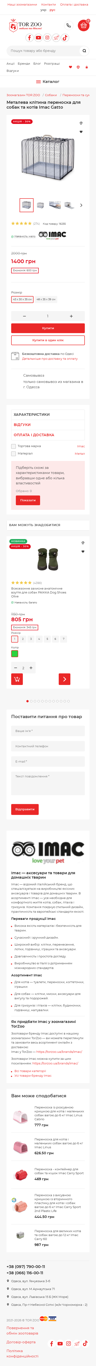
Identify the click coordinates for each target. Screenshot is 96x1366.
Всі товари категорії (30, 1071)
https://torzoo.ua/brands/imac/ (59, 1052)
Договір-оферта (21, 1342)
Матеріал (25, 453)
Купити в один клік (48, 340)
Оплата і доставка (34, 435)
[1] (13, 224)
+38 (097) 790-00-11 (68, 25)
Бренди (24, 63)
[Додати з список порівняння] (83, 542)
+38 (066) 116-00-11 (25, 1273)
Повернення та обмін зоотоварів (22, 1330)
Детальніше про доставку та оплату (50, 358)
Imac (81, 446)
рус (52, 10)
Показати (28, 500)
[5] (30, 224)
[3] (22, 224)
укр (43, 10)
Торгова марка (29, 446)
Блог (37, 63)
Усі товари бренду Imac (32, 1075)
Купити (48, 328)
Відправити (24, 809)
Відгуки (13, 71)
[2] (17, 224)
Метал (80, 453)
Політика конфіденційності (22, 1353)
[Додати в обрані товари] (83, 551)
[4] (26, 224)
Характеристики (32, 414)
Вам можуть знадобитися (35, 525)
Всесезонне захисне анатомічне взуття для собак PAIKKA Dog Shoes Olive (38, 592)
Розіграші (52, 63)
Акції (11, 63)
